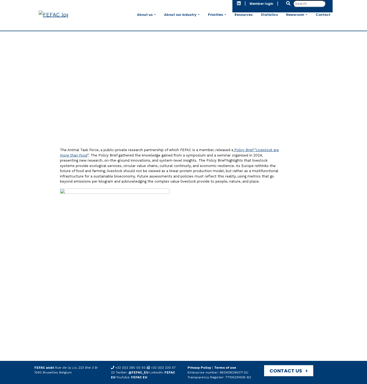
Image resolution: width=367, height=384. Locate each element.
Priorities (216, 14)
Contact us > (288, 370)
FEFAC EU (138, 377)
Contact (323, 14)
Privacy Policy (199, 367)
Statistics (269, 14)
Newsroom (295, 14)
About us (145, 14)
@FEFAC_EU (138, 372)
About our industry (180, 14)
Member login (261, 3)
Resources (244, 14)
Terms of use (225, 367)
